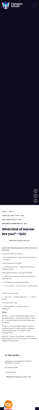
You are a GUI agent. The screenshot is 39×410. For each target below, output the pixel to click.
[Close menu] (34, 5)
